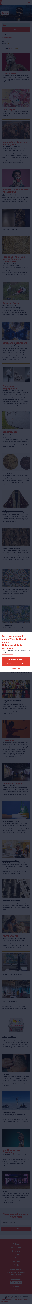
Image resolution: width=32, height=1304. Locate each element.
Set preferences (16, 668)
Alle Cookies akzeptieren (16, 659)
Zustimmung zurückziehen (16, 664)
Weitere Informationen (7, 654)
